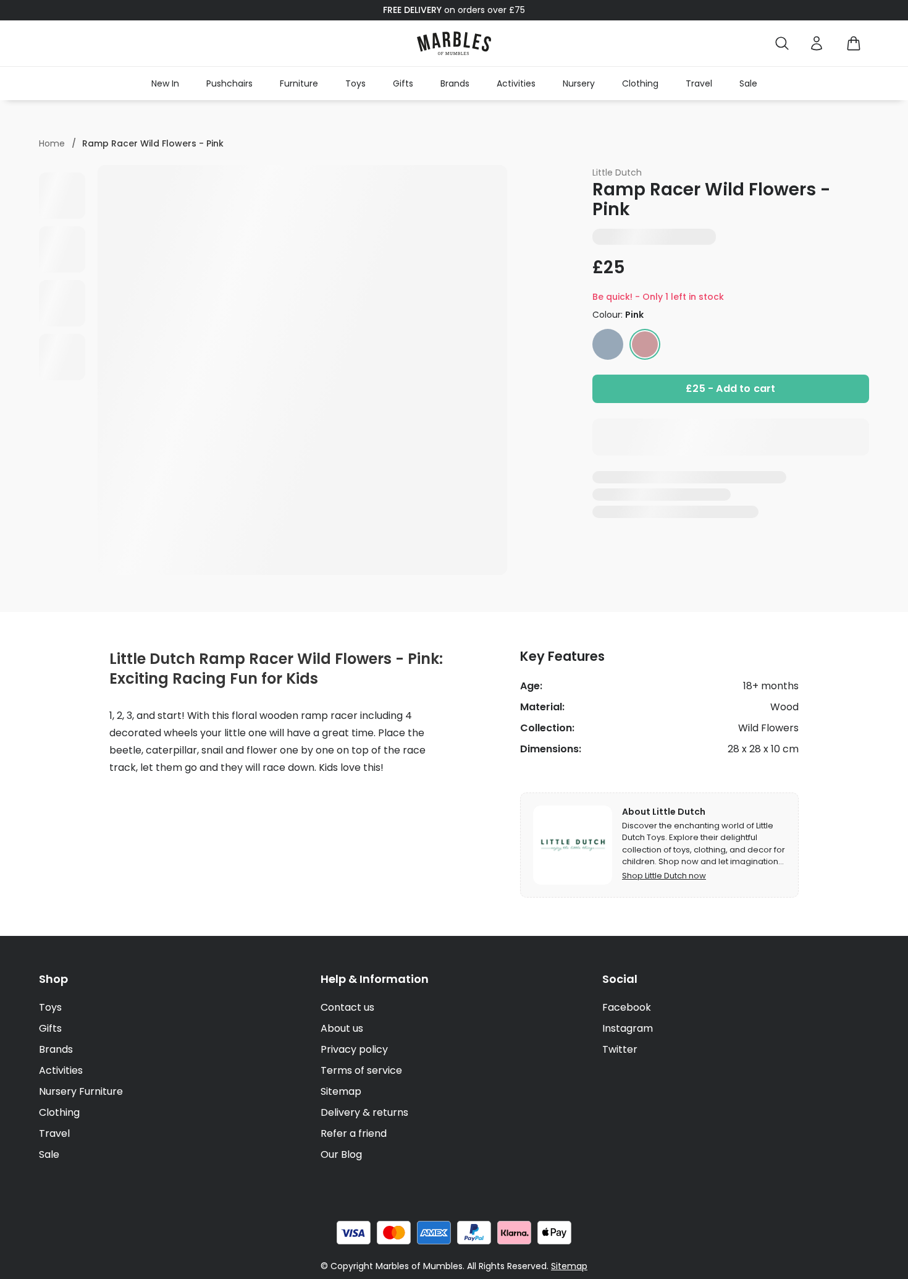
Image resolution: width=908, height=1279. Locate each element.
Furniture (299, 83)
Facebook (626, 1007)
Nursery (579, 83)
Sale (748, 83)
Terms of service (361, 1070)
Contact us (347, 1007)
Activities (516, 83)
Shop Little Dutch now (664, 876)
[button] (454, 43)
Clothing (640, 83)
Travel (699, 83)
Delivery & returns (364, 1112)
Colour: (618, 314)
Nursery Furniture (81, 1091)
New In (165, 83)
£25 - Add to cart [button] (730, 388)
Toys (355, 83)
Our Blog (341, 1154)
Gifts (403, 83)
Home (52, 143)
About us (342, 1028)
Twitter (619, 1049)
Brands (454, 83)
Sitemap (341, 1091)
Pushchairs (229, 83)
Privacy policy (354, 1049)
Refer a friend (354, 1133)
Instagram (627, 1028)
